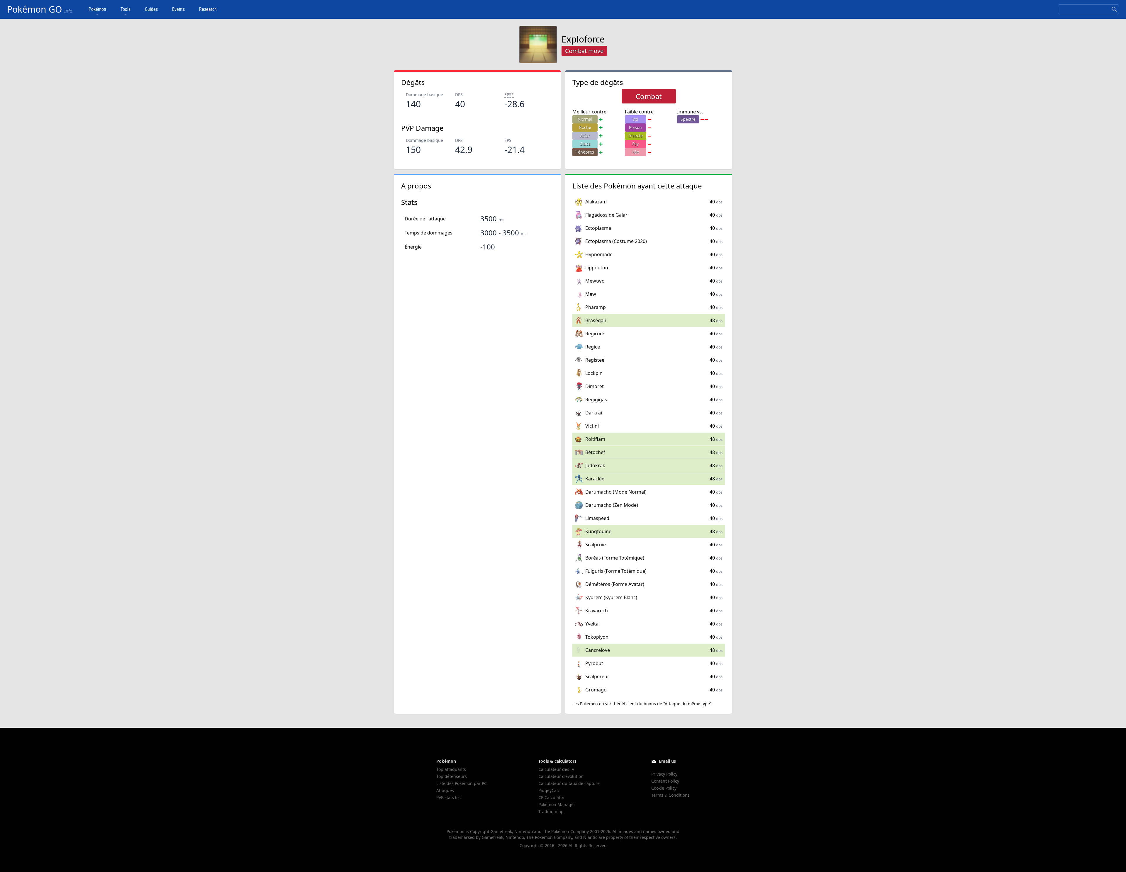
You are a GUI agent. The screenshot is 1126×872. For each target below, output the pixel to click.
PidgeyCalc (549, 790)
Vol (635, 119)
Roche (585, 127)
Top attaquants (451, 769)
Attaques (445, 790)
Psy (635, 144)
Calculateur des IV (556, 769)
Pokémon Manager (556, 804)
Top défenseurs (451, 776)
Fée (635, 152)
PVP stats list (448, 797)
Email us (667, 761)
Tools (125, 9)
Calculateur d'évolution (561, 776)
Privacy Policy (664, 774)
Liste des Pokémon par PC (461, 783)
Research (208, 9)
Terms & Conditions (670, 795)
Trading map (551, 811)
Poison (635, 127)
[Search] (1114, 9)
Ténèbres (585, 152)
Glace (585, 144)
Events (178, 9)
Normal (585, 119)
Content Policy (665, 781)
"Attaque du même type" (687, 703)
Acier (585, 135)
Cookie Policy (663, 788)
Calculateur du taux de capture (569, 783)
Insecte (635, 135)
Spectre (688, 119)
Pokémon (97, 9)
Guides (151, 9)
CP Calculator (551, 797)
